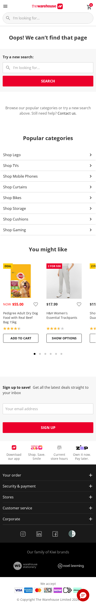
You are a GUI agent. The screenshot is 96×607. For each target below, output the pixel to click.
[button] (83, 595)
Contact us (67, 113)
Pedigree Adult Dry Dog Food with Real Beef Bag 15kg (20, 317)
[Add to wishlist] (35, 304)
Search (48, 81)
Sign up (48, 427)
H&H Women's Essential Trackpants (61, 315)
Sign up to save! (17, 387)
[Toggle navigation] (5, 6)
